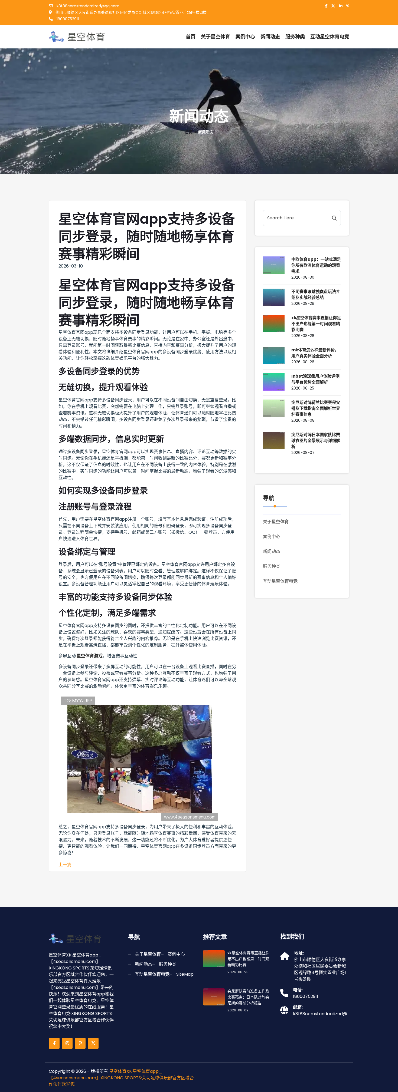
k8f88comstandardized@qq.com (87, 6)
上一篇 (64, 865)
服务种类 (295, 36)
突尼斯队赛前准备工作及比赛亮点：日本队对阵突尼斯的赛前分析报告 (248, 997)
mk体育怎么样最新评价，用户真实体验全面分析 (315, 353)
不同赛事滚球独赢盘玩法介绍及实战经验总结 (315, 294)
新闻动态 (270, 36)
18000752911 (67, 19)
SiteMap (185, 974)
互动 (280, 581)
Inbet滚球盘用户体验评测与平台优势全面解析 (315, 379)
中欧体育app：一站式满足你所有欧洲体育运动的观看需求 (316, 265)
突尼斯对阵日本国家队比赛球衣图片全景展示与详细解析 (315, 440)
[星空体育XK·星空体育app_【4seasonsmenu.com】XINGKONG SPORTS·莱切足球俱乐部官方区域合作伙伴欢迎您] (78, 36)
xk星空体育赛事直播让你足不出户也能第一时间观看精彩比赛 (316, 323)
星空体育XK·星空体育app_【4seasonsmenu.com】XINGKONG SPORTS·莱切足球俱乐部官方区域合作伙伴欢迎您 (121, 1077)
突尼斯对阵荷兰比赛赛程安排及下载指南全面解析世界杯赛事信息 (315, 408)
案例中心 (245, 36)
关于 (215, 36)
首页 (190, 36)
